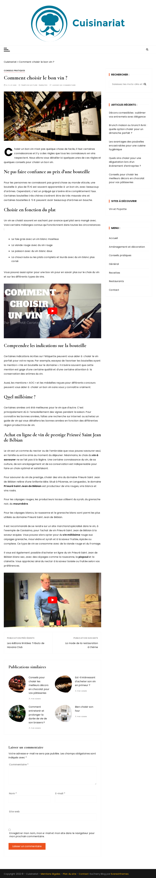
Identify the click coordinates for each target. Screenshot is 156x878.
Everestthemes (120, 873)
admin (38, 699)
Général (114, 264)
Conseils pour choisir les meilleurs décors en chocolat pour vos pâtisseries (39, 685)
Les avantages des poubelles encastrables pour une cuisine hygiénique (127, 145)
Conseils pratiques (14, 70)
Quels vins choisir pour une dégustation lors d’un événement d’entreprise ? (125, 162)
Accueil (113, 238)
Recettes (114, 272)
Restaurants (116, 281)
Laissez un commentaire (64, 85)
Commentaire (18, 764)
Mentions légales (50, 873)
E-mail (60, 793)
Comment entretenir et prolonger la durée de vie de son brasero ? (38, 714)
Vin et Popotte (118, 209)
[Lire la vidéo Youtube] (52, 311)
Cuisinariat (10, 62)
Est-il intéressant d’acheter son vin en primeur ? (85, 681)
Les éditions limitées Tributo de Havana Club (25, 645)
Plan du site (69, 873)
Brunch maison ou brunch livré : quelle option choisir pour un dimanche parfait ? (128, 129)
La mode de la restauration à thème (81, 645)
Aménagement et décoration (127, 247)
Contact (114, 290)
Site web (14, 811)
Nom (13, 793)
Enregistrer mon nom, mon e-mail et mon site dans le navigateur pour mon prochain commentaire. (52, 835)
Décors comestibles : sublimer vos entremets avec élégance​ (127, 114)
